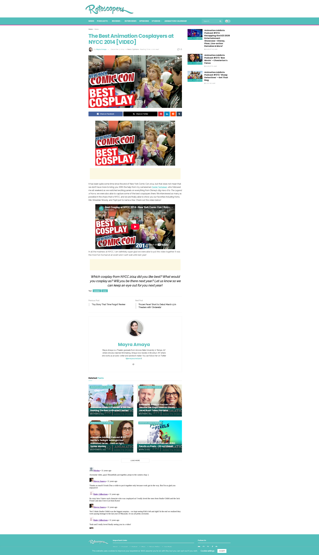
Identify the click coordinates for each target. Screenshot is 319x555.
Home (90, 29)
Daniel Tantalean (159, 187)
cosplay (97, 291)
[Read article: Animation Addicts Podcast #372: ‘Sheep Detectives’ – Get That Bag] (195, 76)
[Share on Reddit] (173, 114)
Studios (156, 21)
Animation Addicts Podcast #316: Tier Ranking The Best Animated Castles (110, 409)
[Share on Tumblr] (179, 114)
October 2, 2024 (146, 414)
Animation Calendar (175, 21)
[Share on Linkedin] (167, 114)
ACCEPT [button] (222, 551)
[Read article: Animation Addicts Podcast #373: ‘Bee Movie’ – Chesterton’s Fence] (195, 59)
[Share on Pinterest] (161, 114)
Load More (135, 460)
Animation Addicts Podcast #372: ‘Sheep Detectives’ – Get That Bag (216, 76)
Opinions (144, 21)
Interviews (130, 21)
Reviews (116, 21)
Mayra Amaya (101, 49)
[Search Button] (220, 21)
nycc (105, 291)
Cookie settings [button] (207, 551)
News (91, 21)
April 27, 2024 (145, 450)
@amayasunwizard (133, 358)
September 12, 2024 (98, 450)
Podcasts (102, 21)
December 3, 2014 (117, 49)
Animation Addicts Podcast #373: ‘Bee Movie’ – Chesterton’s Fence (215, 59)
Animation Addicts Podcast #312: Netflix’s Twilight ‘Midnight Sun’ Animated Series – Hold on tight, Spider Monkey (108, 442)
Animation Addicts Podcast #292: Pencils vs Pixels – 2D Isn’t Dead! (157, 445)
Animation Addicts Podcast (102, 387)
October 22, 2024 (97, 414)
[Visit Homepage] (106, 8)
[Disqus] (135, 497)
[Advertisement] (185, 8)
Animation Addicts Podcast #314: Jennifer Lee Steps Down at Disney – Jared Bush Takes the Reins (158, 407)
